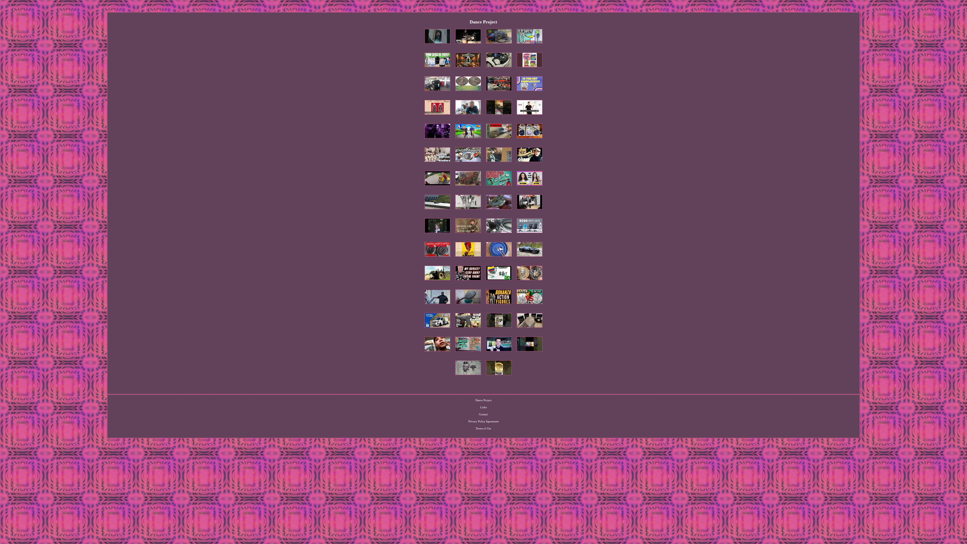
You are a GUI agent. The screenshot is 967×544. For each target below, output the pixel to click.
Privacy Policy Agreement (483, 421)
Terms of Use (483, 428)
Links (483, 407)
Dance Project (483, 400)
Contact (483, 414)
